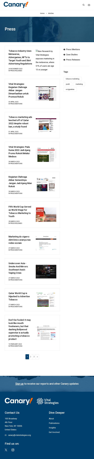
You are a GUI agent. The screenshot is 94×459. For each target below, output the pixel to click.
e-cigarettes (70, 89)
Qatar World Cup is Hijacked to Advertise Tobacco (19, 296)
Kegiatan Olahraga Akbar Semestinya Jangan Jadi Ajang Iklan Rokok (20, 182)
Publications (54, 423)
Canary (16, 5)
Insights (52, 428)
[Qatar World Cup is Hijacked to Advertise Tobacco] (46, 299)
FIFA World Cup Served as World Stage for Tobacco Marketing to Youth (20, 211)
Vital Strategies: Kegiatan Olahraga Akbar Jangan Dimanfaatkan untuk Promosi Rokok (19, 90)
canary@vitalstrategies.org (19, 435)
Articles (51, 13)
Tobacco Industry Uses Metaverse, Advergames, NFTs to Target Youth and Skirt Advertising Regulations (20, 57)
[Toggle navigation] (89, 5)
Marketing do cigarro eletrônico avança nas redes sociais (20, 239)
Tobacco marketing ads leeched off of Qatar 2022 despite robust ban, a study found (20, 122)
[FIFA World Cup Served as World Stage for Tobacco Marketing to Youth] (46, 214)
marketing (79, 84)
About (51, 418)
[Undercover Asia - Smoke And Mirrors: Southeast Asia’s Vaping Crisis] (46, 271)
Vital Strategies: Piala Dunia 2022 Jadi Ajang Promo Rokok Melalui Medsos (19, 152)
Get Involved (54, 432)
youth (68, 84)
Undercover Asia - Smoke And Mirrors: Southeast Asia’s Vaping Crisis (18, 268)
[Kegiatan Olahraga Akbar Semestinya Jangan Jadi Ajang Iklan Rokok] (46, 185)
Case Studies (71, 54)
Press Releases (16, 71)
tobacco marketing (72, 79)
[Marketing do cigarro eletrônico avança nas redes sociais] (46, 243)
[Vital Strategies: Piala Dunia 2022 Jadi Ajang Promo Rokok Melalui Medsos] (46, 155)
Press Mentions (16, 104)
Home (42, 13)
